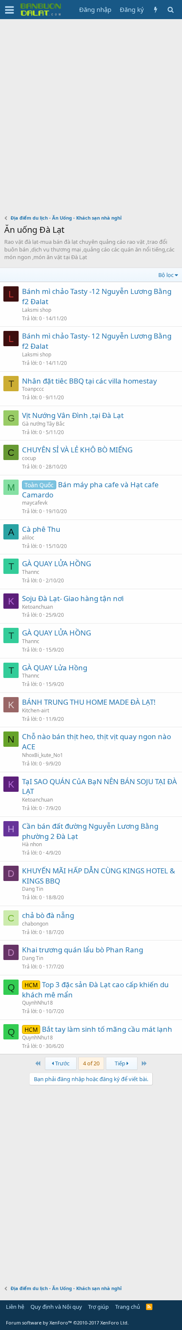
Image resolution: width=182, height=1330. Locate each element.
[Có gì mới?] (155, 9)
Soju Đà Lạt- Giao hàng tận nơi (73, 598)
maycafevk (34, 502)
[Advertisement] (91, 114)
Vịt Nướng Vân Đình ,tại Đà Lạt (73, 415)
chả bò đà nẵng (48, 915)
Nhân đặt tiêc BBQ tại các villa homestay (89, 381)
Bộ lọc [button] (166, 275)
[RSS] (149, 1306)
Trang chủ (127, 1306)
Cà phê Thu (41, 529)
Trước (61, 1063)
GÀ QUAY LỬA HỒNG (56, 563)
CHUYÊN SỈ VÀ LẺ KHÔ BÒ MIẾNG (77, 450)
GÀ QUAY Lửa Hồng (54, 667)
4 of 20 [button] (91, 1063)
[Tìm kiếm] (170, 9)
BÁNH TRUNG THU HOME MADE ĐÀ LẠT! (89, 702)
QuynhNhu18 (37, 1002)
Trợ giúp (98, 1306)
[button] (9, 9)
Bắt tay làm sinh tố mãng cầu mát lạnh (107, 1029)
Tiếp (121, 1063)
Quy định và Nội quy (56, 1306)
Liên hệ (15, 1306)
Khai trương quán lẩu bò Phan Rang (82, 949)
